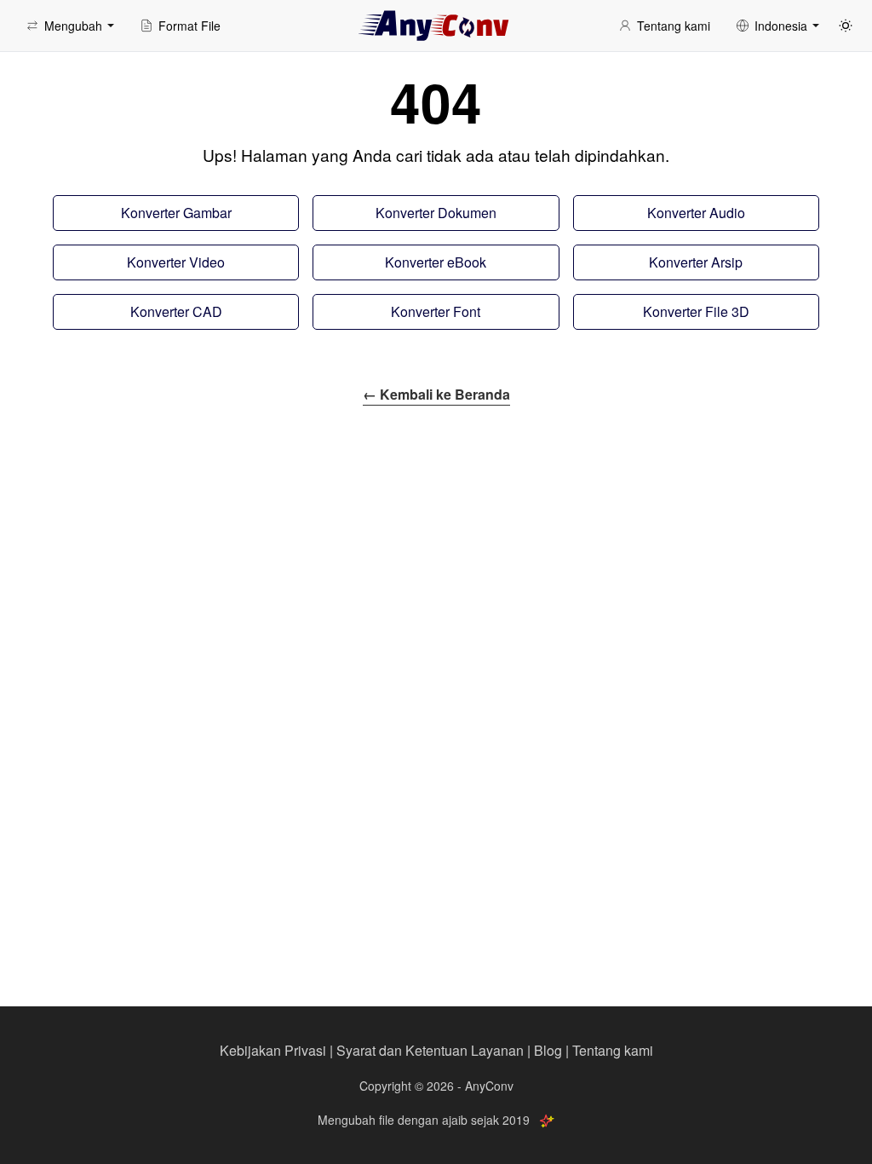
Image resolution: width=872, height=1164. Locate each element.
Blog (548, 1050)
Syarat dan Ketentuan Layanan (430, 1050)
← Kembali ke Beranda (436, 394)
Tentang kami (612, 1050)
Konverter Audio (696, 212)
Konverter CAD (176, 311)
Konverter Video (176, 262)
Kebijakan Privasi (273, 1050)
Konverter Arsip (696, 262)
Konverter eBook (435, 262)
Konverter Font (435, 311)
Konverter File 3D (696, 311)
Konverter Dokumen (436, 212)
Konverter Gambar (176, 212)
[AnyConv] (436, 26)
